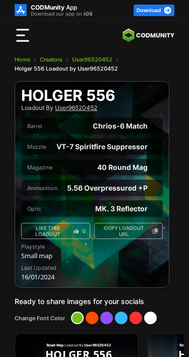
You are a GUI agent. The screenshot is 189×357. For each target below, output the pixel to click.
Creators (51, 59)
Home (22, 59)
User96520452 (92, 59)
